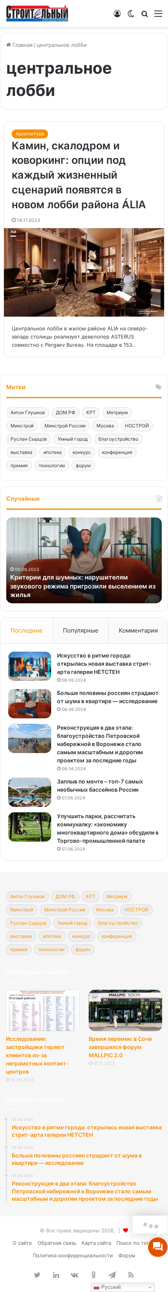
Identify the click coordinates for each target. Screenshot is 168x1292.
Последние (27, 630)
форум (83, 465)
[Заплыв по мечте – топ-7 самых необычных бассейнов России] (29, 792)
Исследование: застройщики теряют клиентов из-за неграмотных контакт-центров (37, 1055)
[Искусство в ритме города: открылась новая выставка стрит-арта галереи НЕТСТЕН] (29, 666)
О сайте (22, 1243)
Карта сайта (96, 1243)
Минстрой (22, 426)
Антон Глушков (28, 412)
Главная (21, 45)
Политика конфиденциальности (73, 1255)
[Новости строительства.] (37, 13)
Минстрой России (65, 426)
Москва (105, 426)
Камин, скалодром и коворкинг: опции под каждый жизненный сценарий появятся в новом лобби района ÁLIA (79, 175)
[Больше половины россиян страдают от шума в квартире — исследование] (29, 703)
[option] (84, 560)
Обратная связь (57, 1243)
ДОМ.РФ (65, 412)
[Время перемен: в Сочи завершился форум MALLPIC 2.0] (125, 1010)
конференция (117, 452)
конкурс (82, 452)
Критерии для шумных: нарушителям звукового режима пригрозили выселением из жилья (82, 586)
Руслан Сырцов (29, 439)
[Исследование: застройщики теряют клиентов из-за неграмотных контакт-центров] (42, 1010)
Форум (126, 1255)
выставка (21, 452)
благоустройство (118, 439)
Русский (110, 1287)
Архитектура (30, 133)
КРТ (91, 412)
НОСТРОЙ (137, 426)
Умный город (73, 439)
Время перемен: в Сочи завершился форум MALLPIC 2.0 (120, 1046)
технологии (52, 465)
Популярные (80, 630)
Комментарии (138, 630)
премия (19, 465)
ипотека (52, 452)
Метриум (117, 412)
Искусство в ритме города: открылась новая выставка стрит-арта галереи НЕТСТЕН (104, 663)
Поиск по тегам (136, 1243)
